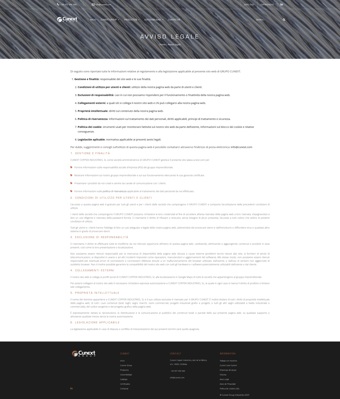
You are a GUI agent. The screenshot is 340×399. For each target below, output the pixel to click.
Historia (223, 375)
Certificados (267, 4)
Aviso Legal (224, 379)
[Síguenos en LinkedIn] (281, 4)
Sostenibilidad (152, 19)
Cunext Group (109, 19)
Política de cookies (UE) (229, 389)
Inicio (93, 19)
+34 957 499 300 (68, 4)
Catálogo (249, 4)
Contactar (174, 19)
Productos (130, 19)
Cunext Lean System (228, 365)
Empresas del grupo (228, 370)
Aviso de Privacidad (227, 384)
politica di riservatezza (115, 191)
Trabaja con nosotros (228, 361)
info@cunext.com (103, 4)
